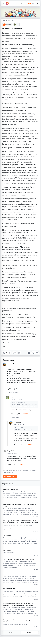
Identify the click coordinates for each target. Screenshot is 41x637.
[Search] (25, 3)
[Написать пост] (21, 3)
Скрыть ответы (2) (14, 393)
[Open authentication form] (37, 3)
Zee (11, 397)
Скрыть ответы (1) (17, 417)
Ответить (22, 389)
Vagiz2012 (10, 451)
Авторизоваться (9, 476)
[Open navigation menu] (3, 3)
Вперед (29, 633)
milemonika (11, 364)
